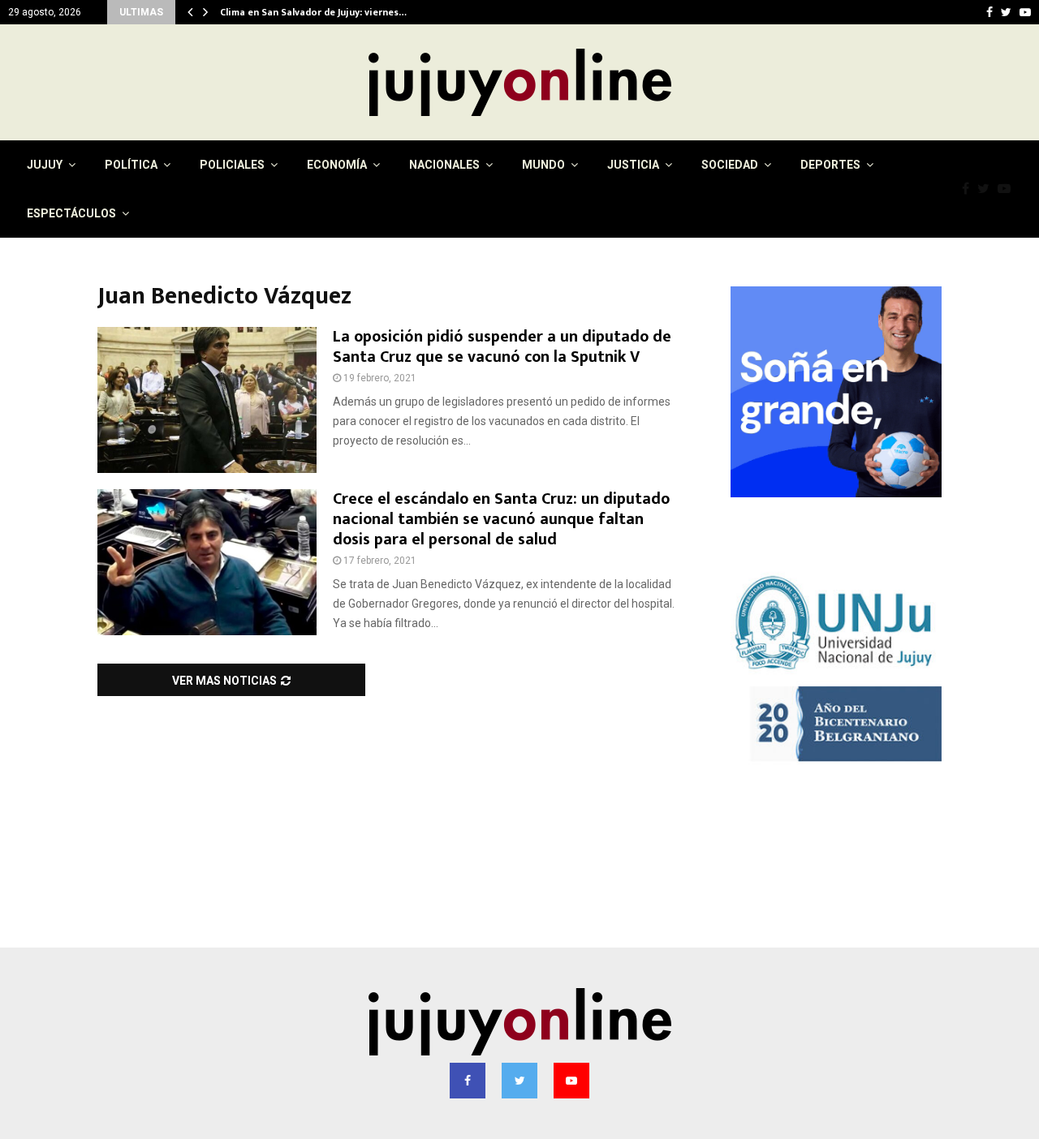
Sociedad (729, 164)
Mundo (543, 164)
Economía (337, 164)
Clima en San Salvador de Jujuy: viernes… (324, 12)
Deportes (830, 164)
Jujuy (45, 164)
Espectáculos (71, 213)
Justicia (633, 164)
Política (131, 164)
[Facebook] (969, 189)
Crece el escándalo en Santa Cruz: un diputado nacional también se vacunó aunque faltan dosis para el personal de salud (501, 519)
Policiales (232, 164)
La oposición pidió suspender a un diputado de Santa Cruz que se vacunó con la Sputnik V (502, 347)
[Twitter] (987, 189)
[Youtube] (1008, 189)
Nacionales (444, 164)
